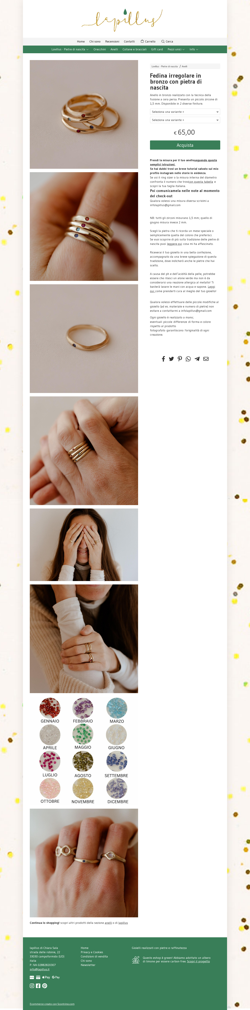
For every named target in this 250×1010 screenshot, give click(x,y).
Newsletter (88, 965)
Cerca (169, 41)
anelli (108, 923)
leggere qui (174, 244)
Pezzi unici (175, 49)
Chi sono (95, 41)
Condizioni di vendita (94, 956)
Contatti (129, 41)
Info (193, 49)
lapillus (123, 923)
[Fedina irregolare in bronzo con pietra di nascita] (84, 114)
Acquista (185, 145)
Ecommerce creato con (52, 1004)
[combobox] (185, 112)
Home (81, 41)
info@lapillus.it (39, 969)
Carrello (149, 41)
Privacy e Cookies (92, 952)
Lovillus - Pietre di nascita (69, 49)
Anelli (114, 49)
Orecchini (100, 49)
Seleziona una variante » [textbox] (168, 112)
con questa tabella (201, 182)
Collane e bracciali (134, 49)
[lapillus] (125, 19)
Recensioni (112, 41)
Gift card (157, 49)
